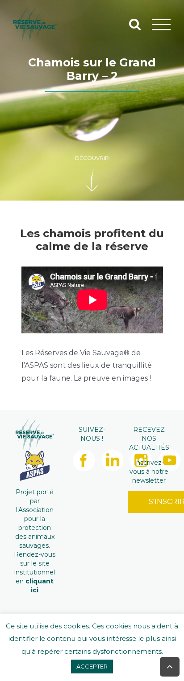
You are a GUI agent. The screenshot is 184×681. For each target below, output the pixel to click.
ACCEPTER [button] (92, 666)
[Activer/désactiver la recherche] (135, 24)
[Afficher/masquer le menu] (161, 24)
